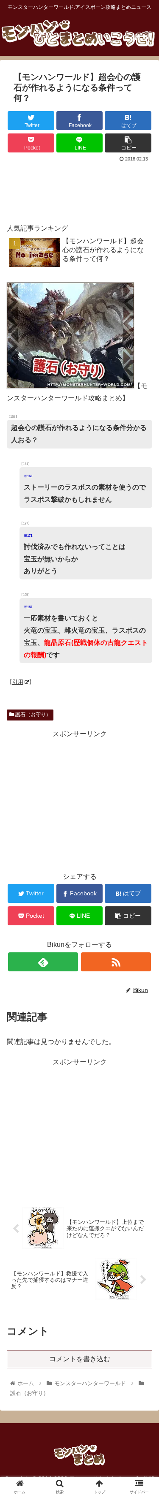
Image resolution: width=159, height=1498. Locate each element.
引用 (17, 682)
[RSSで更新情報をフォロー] (116, 961)
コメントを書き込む (79, 1358)
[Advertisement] (79, 189)
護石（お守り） (32, 715)
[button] (142, 992)
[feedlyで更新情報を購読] (43, 961)
